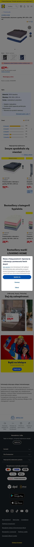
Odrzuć (17, 287)
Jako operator (6, 267)
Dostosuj (17, 282)
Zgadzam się (17, 277)
